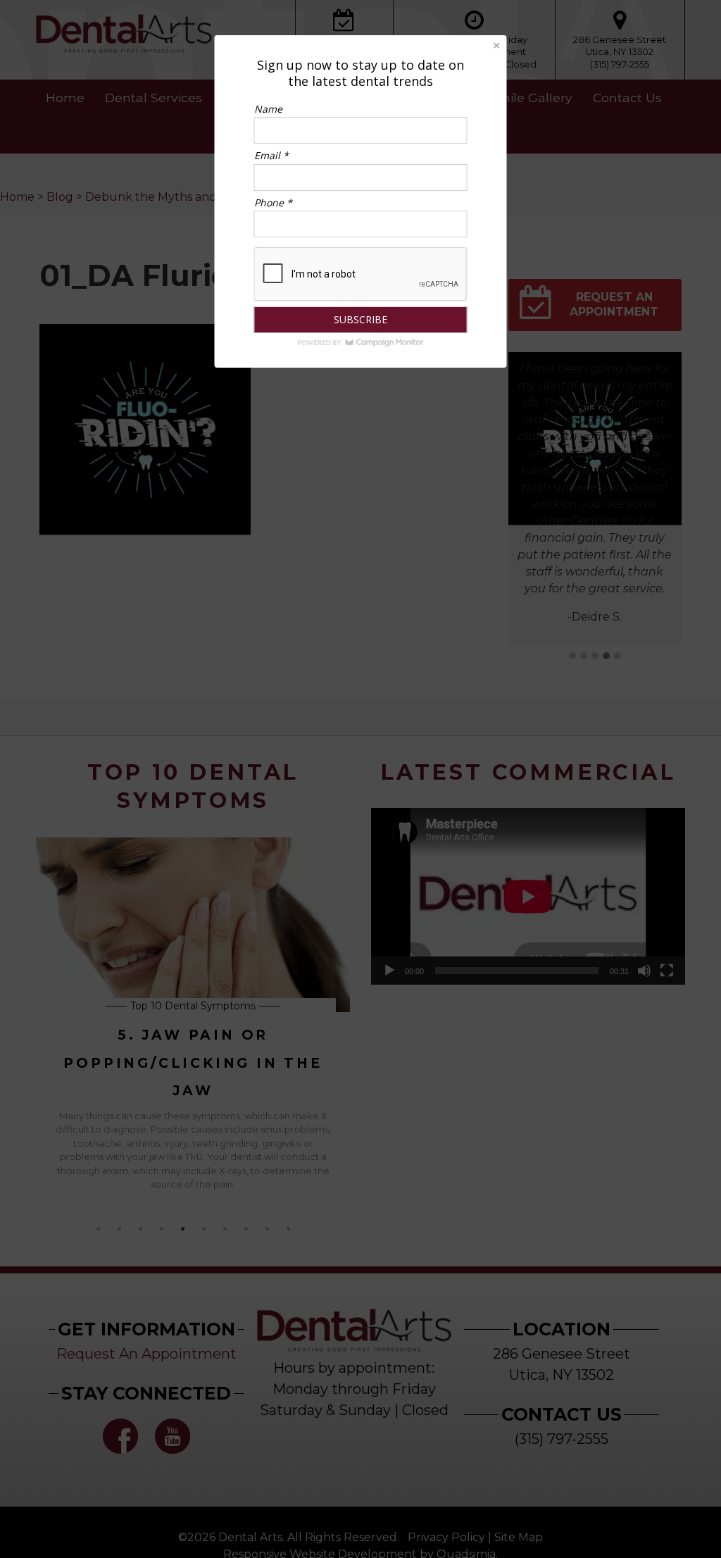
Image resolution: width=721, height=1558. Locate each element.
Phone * (273, 202)
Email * (271, 155)
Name (268, 109)
